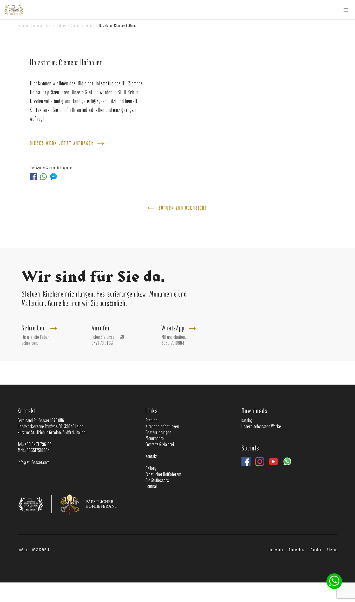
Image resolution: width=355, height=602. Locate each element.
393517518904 (172, 343)
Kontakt (27, 411)
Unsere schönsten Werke (261, 426)
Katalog (247, 420)
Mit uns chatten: (173, 337)
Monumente (155, 438)
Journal (151, 486)
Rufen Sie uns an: (104, 337)
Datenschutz (297, 550)
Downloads (254, 411)
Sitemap (332, 550)
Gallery (61, 26)
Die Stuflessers (157, 480)
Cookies (316, 550)
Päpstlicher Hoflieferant (163, 474)
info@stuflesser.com (34, 462)
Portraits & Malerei (160, 444)
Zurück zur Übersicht (183, 208)
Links (152, 411)
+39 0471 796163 (38, 444)
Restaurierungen (158, 432)
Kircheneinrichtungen (162, 426)
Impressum (276, 550)
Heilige (90, 26)
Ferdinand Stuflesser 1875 (34, 26)
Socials (250, 448)
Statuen (75, 26)
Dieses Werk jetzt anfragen (62, 143)
